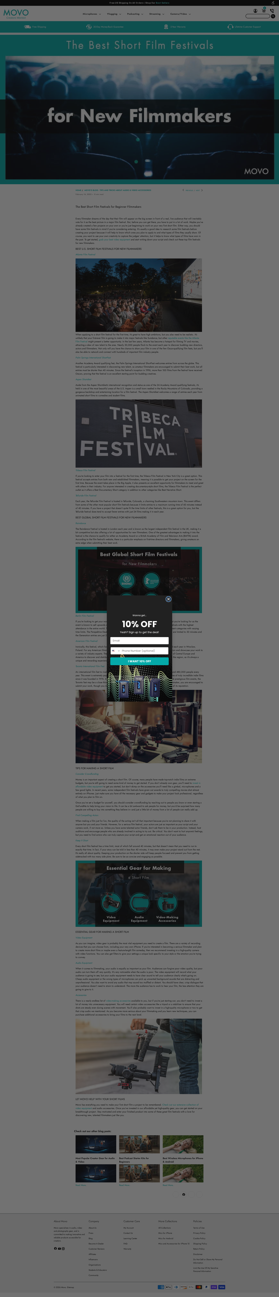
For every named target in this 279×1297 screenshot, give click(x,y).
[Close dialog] (168, 599)
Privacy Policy (123, 681)
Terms (135, 681)
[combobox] (115, 650)
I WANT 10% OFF (139, 661)
